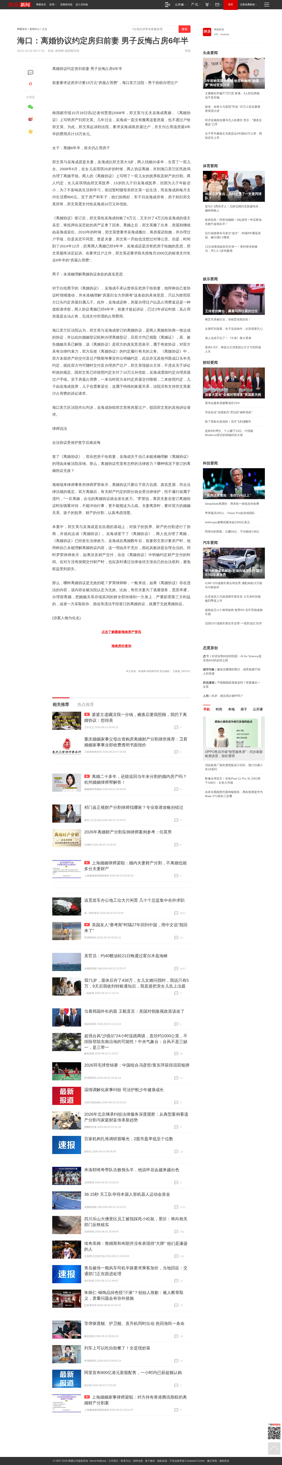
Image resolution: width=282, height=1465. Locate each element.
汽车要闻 (210, 543)
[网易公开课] (180, 4)
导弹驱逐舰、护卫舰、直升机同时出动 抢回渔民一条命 (134, 1323)
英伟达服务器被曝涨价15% (222, 403)
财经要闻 (210, 362)
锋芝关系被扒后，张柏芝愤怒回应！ (228, 319)
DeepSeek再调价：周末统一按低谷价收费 (232, 503)
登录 (230, 4)
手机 (206, 709)
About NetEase (97, 1460)
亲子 (244, 709)
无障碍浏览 (66, 4)
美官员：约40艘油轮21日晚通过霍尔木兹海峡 (126, 955)
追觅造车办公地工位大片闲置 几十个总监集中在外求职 (134, 900)
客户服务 (150, 1460)
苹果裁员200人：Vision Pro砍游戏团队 (230, 513)
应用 (51, 4)
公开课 (258, 709)
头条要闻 (210, 53)
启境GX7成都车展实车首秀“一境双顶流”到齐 (233, 623)
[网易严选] (195, 4)
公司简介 (113, 1460)
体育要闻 (210, 166)
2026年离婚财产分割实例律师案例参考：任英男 (128, 832)
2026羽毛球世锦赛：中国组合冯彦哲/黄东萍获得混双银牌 (137, 1065)
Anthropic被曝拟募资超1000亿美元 (227, 522)
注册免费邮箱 (247, 4)
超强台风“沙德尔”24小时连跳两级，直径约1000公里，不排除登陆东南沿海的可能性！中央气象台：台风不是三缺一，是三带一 (135, 1042)
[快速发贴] (30, 72)
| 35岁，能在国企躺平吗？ (223, 695)
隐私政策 (162, 1460)
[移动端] (167, 4)
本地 (231, 709)
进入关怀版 (82, 4)
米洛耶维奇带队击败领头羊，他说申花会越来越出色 (131, 1169)
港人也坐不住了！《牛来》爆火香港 (228, 338)
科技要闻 (210, 463)
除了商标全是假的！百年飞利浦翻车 (228, 421)
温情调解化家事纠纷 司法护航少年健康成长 (124, 1089)
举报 (188, 50)
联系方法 (126, 1460)
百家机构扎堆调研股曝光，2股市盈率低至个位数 (128, 1139)
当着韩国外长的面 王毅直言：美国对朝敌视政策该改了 (134, 1011)
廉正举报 (212, 1460)
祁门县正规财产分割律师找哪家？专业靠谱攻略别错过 (133, 807)
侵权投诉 (224, 1460)
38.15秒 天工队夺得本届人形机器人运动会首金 (127, 1194)
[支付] (208, 4)
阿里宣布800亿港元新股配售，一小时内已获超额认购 (133, 1372)
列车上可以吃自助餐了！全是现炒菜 (117, 1348)
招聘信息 (138, 1460)
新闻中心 (35, 29)
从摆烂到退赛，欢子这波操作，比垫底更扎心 (234, 328)
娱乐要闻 (210, 279)
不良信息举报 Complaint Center (187, 1460)
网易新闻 (219, 29)
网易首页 (41, 4)
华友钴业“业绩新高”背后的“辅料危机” (228, 412)
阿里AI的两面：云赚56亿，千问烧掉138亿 (232, 531)
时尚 (219, 709)
